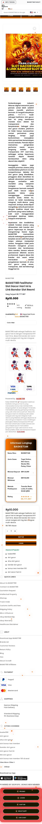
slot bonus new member (10, 743)
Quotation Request (8, 590)
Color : (10, 323)
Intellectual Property (8, 594)
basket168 (4, 732)
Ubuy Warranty (6, 620)
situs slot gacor (6, 740)
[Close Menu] (2, 9)
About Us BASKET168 (8, 583)
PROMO (22, 792)
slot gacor (4, 736)
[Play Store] (20, 779)
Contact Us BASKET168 (9, 587)
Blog (2, 653)
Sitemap (3, 598)
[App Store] (6, 779)
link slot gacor (6, 755)
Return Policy (5, 649)
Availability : (10, 315)
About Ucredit (5, 661)
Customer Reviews (7, 646)
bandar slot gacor (7, 747)
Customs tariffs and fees (10, 605)
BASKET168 (9, 278)
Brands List (4, 642)
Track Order (5, 602)
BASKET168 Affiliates (8, 664)
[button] (34, 28)
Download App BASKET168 (10, 638)
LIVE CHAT (22, 817)
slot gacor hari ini (7, 751)
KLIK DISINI (21, 432)
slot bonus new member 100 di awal (14, 758)
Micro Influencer (6, 613)
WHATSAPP (22, 810)
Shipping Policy (6, 609)
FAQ (1, 657)
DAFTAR (21, 537)
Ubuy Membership (7, 617)
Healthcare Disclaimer (9, 624)
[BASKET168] (10, 8)
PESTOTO (22, 115)
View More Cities (7, 762)
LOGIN (10, 15)
